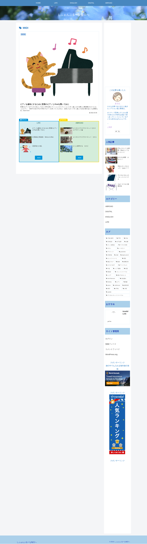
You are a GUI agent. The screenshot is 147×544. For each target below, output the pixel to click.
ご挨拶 (109, 127)
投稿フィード (110, 344)
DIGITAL (108, 212)
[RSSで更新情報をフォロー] (119, 131)
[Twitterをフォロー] (116, 131)
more (38, 157)
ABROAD (109, 206)
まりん (117, 103)
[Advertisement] (117, 54)
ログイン (109, 339)
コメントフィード (112, 349)
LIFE (107, 222)
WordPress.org (111, 354)
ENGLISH (109, 217)
